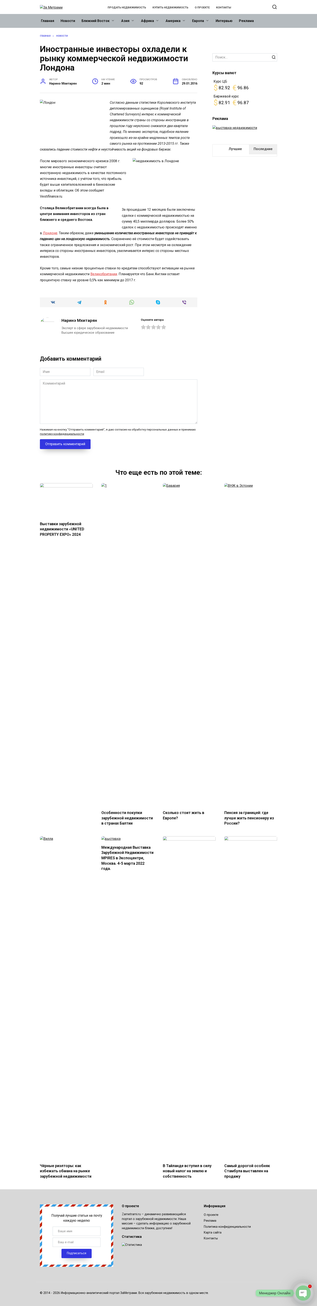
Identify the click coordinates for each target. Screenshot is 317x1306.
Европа (198, 21)
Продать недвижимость (127, 7)
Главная (47, 21)
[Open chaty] (303, 1293)
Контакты (223, 7)
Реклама (246, 21)
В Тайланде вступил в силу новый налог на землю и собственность (187, 1171)
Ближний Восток (96, 21)
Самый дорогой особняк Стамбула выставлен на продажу (247, 1171)
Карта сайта (212, 1232)
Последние (263, 149)
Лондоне (50, 233)
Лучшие (235, 149)
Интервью (224, 21)
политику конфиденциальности (62, 433)
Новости (68, 21)
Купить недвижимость (170, 7)
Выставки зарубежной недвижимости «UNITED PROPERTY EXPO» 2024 (62, 529)
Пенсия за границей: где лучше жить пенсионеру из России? (249, 818)
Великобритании (103, 274)
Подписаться (76, 1253)
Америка (173, 21)
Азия (125, 21)
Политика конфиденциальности (227, 1227)
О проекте (202, 7)
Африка (147, 21)
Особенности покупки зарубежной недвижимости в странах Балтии (127, 818)
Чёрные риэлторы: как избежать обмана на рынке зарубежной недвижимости (65, 1171)
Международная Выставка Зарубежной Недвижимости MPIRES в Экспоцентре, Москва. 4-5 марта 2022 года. (127, 858)
